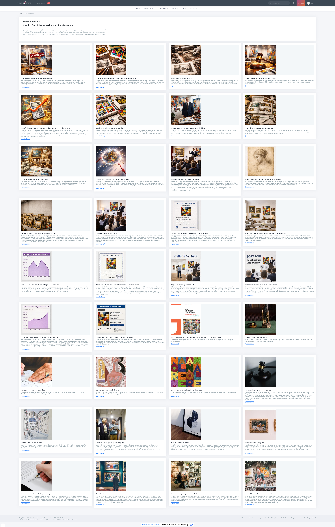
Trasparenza (294, 518)
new (49, 3)
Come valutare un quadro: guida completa (110, 443)
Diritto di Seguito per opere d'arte (256, 337)
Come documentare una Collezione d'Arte (259, 128)
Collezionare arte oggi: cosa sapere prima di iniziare (188, 128)
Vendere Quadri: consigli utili (254, 443)
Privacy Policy (275, 518)
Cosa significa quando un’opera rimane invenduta (37, 78)
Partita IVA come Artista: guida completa (259, 494)
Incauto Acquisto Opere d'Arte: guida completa (37, 494)
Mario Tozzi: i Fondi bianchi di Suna (107, 390)
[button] (294, 3)
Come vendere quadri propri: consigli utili (184, 494)
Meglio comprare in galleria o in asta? (183, 285)
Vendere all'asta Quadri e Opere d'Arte (258, 390)
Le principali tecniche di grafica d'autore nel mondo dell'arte (116, 78)
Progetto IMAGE (311, 518)
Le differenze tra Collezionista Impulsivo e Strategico (38, 233)
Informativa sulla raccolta (150, 525)
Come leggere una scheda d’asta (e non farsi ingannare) (114, 337)
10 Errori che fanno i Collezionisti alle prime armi (261, 285)
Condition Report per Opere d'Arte (107, 494)
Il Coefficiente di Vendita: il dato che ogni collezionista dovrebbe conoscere (46, 128)
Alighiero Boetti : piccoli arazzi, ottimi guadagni (186, 390)
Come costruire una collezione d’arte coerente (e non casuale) (266, 233)
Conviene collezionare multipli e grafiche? (110, 128)
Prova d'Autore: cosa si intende (31, 443)
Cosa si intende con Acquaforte (181, 78)
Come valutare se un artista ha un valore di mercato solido (40, 337)
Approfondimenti (264, 518)
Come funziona (253, 518)
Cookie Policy (285, 518)
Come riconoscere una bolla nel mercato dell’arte (112, 179)
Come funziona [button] (43, 3)
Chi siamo (243, 518)
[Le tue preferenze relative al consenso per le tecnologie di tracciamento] (3, 525)
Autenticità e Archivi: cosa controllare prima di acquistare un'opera (118, 285)
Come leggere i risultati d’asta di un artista (185, 179)
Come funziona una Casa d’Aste (106, 233)
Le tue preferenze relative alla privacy (175, 525)
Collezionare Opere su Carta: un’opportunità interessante (264, 179)
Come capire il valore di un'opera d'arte (34, 179)
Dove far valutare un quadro (180, 443)
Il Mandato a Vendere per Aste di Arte (33, 390)
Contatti (302, 518)
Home (20, 13)
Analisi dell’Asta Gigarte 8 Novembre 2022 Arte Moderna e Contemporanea (196, 337)
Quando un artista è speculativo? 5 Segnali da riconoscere (40, 285)
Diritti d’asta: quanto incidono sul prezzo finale (260, 78)
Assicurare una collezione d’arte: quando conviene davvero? (190, 233)
